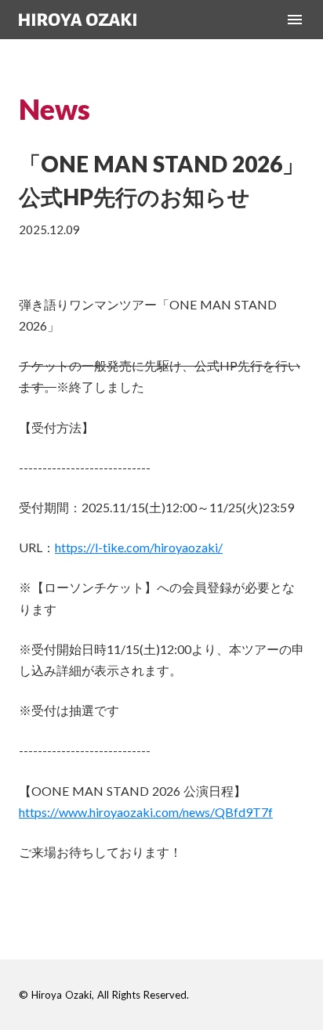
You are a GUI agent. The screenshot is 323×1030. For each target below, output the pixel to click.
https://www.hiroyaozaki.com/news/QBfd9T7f (146, 811)
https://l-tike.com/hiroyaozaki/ (139, 547)
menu (294, 19)
